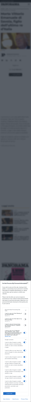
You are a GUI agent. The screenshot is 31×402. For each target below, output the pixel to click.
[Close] (27, 283)
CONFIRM (9, 393)
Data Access (15, 399)
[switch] (25, 314)
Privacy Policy (24, 399)
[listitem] (15, 310)
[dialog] (15, 341)
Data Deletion (6, 399)
